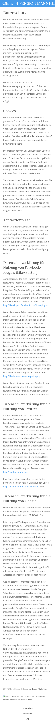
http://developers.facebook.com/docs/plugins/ (26, 305)
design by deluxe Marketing (34, 689)
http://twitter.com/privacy (16, 472)
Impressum (27, 713)
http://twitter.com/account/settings (20, 486)
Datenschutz (27, 708)
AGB (28, 719)
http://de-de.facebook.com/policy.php (21, 376)
